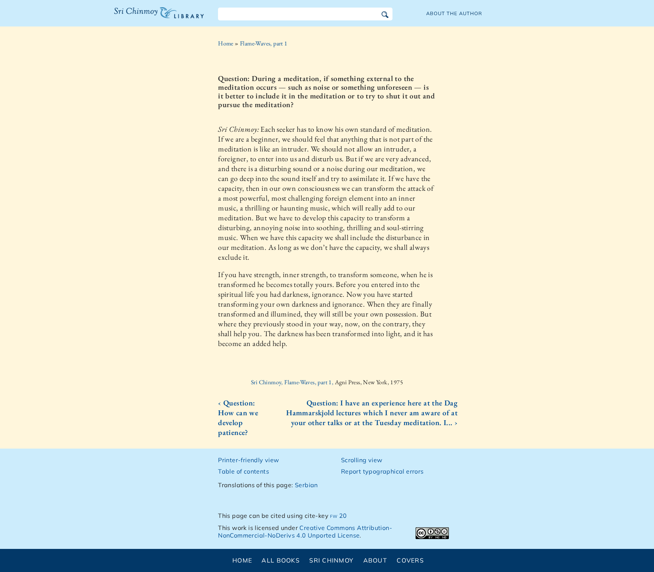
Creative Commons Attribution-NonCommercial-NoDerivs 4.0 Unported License (305, 531)
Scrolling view (362, 460)
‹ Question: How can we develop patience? (238, 417)
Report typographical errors (382, 471)
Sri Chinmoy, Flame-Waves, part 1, (293, 382)
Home (226, 43)
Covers (410, 560)
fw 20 (338, 515)
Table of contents (243, 471)
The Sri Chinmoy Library (143, 17)
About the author (454, 13)
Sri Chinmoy (331, 560)
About (375, 560)
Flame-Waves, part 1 (264, 43)
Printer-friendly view (248, 460)
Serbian (306, 485)
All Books (281, 560)
